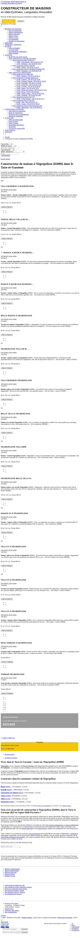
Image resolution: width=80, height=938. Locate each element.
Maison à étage (13, 36)
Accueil (7, 137)
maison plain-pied (27, 828)
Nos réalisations (13, 39)
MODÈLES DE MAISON (13, 29)
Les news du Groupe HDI (17, 128)
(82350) (6, 799)
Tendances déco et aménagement (19, 114)
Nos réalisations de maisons (13, 894)
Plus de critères (5, 159)
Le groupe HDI (13, 50)
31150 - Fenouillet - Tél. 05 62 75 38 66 (28, 83)
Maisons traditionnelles (12, 871)
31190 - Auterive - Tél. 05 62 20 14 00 (28, 79)
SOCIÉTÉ (8, 46)
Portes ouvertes (13, 121)
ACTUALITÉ (9, 118)
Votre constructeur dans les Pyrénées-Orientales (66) (28, 69)
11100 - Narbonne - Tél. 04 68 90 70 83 (28, 64)
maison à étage (42, 828)
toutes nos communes (44, 805)
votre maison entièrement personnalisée (13, 837)
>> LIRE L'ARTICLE (8, 738)
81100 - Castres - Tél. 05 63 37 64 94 (27, 104)
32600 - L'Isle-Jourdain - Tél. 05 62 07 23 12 (30, 99)
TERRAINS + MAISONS (13, 44)
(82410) (12, 793)
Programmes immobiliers (16, 125)
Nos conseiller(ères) (11, 912)
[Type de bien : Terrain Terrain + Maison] (6, 144)
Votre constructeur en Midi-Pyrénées (20, 72)
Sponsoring (12, 127)
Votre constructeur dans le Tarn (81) (23, 100)
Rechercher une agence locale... (18, 57)
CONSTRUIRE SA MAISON (14, 109)
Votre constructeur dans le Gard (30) (23, 65)
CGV (35, 917)
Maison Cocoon (13, 37)
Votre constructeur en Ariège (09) (22, 74)
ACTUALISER (6, 155)
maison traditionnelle (72, 825)
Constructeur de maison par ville (15, 885)
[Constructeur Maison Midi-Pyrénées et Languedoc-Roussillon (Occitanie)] (15, 3)
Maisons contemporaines (12, 869)
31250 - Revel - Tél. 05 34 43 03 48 (27, 92)
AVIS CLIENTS (10, 130)
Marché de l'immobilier (16, 116)
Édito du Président (14, 48)
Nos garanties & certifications (18, 51)
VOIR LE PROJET (7, 207)
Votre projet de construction (17, 111)
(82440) (6, 790)
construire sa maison (11, 758)
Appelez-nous (9, 909)
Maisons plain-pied (10, 872)
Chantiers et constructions (16, 41)
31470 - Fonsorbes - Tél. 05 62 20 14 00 (28, 85)
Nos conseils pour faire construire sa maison (18, 887)
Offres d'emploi (13, 53)
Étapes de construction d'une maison (16, 889)
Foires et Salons (13, 123)
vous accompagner (34, 833)
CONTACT (21, 21)
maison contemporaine (56, 825)
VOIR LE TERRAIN (7, 662)
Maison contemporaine (16, 32)
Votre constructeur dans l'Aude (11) (23, 60)
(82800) (6, 787)
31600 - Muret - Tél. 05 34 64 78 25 (27, 88)
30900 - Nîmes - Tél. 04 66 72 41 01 (27, 67)
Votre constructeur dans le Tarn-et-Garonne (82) (27, 106)
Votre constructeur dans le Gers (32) (23, 97)
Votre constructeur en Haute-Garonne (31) (25, 78)
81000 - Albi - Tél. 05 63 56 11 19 (27, 102)
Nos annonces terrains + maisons (15, 892)
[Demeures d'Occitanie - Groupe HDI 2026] (3, 915)
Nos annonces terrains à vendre (14, 890)
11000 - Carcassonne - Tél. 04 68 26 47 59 (29, 62)
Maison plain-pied (14, 34)
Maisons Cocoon (10, 876)
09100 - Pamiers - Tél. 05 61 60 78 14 (28, 76)
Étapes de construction (15, 113)
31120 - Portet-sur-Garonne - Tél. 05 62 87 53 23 (31, 90)
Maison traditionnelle (15, 30)
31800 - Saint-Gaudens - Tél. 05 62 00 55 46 (30, 93)
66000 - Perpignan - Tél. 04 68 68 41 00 (28, 71)
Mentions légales (27, 917)
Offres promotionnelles (16, 120)
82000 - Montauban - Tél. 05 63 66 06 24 (29, 107)
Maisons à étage (10, 874)
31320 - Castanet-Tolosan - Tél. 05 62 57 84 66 (31, 81)
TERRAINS (8, 43)
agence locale (67, 805)
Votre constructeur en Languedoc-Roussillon (22, 58)
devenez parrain (9, 754)
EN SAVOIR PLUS (9, 724)
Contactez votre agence (12, 910)
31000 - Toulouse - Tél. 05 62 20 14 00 (28, 95)
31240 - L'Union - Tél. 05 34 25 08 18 (28, 86)
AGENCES (8, 55)
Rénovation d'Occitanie (65, 917)
